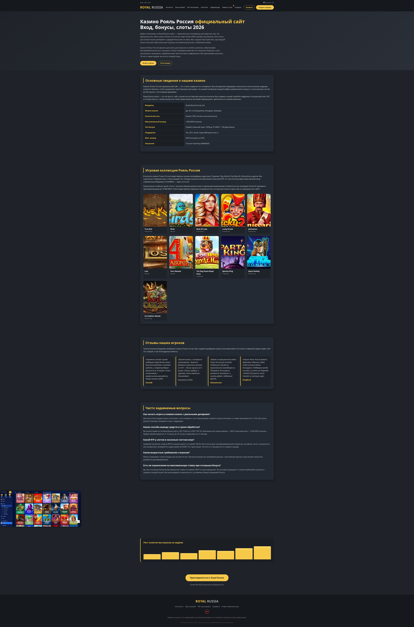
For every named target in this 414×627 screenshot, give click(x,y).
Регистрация (165, 63)
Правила (216, 606)
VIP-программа (193, 7)
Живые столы (227, 7)
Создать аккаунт (265, 7)
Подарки (238, 7)
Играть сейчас (148, 63)
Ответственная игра (230, 606)
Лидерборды (215, 7)
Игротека (204, 7)
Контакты (169, 7)
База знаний (180, 7)
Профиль (249, 7)
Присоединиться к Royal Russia (207, 577)
